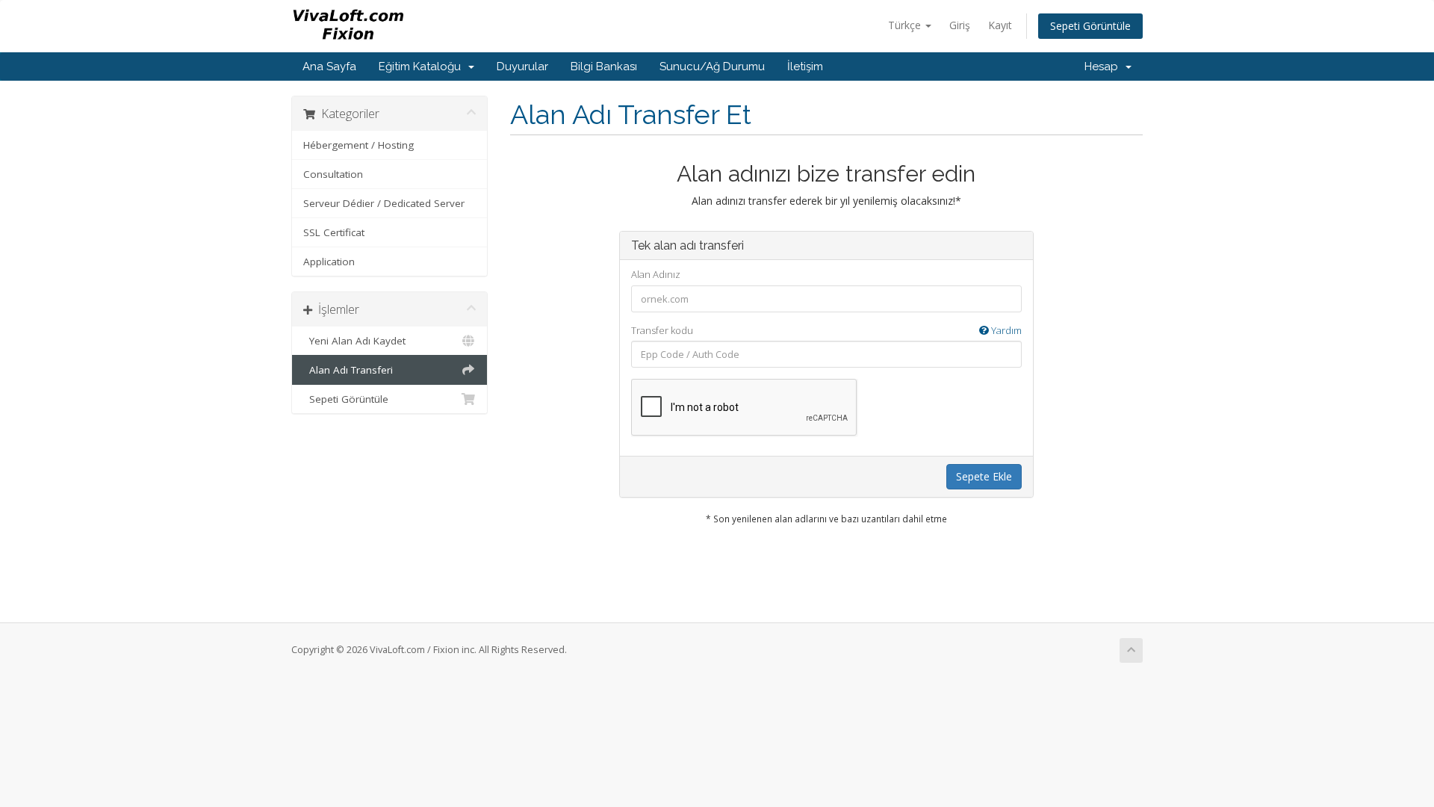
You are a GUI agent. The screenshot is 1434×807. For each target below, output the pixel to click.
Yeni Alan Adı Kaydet (354, 340)
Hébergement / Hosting (358, 145)
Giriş (959, 25)
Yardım (1005, 330)
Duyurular (522, 66)
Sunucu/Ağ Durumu (712, 66)
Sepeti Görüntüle (1090, 26)
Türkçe (906, 25)
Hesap (1104, 66)
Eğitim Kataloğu (423, 66)
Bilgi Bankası (604, 66)
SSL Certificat (333, 232)
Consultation (333, 174)
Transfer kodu (826, 330)
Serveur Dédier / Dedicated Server (384, 203)
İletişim (805, 66)
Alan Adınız (655, 274)
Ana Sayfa (329, 66)
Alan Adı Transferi (348, 370)
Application (329, 261)
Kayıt (1000, 25)
